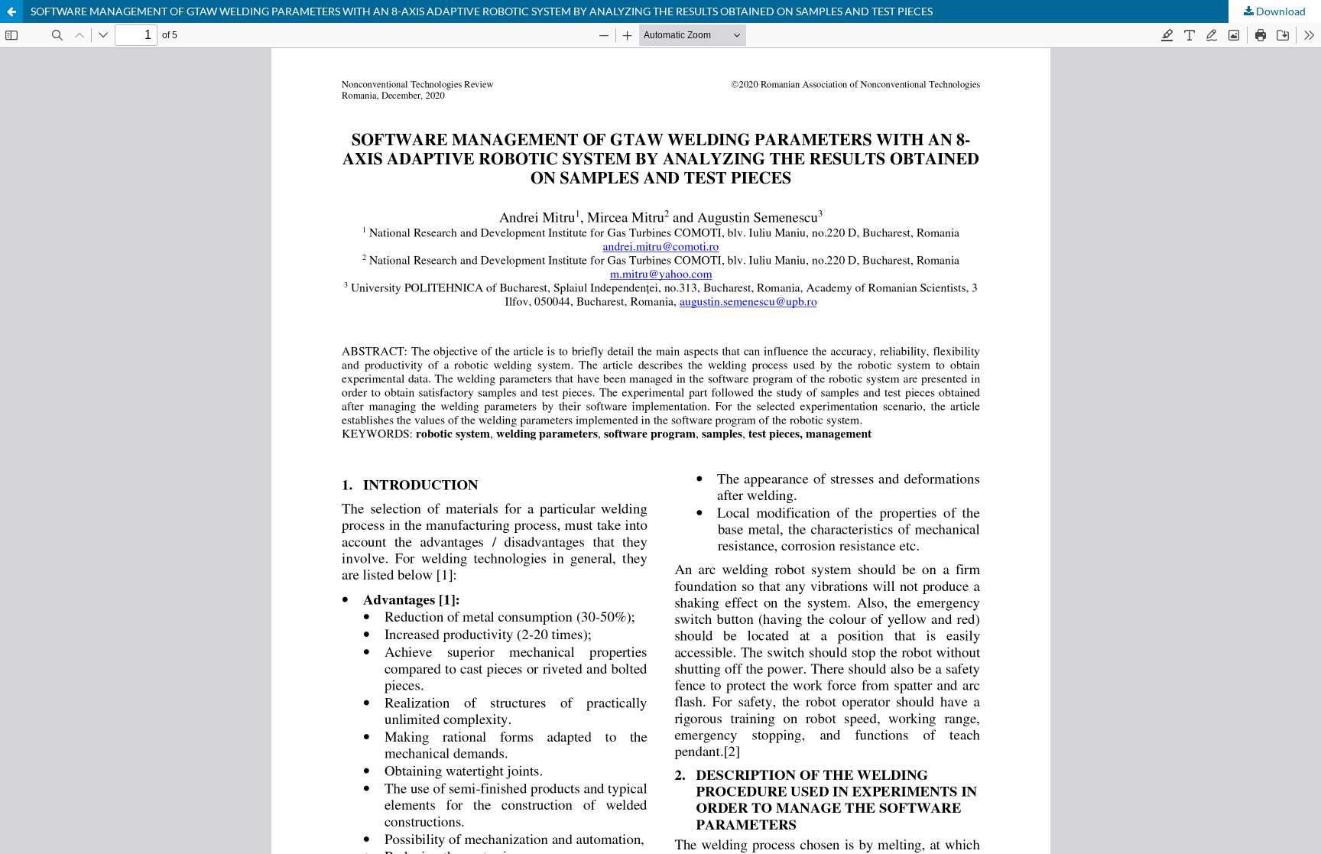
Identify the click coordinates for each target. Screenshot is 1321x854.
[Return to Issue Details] (11, 11)
